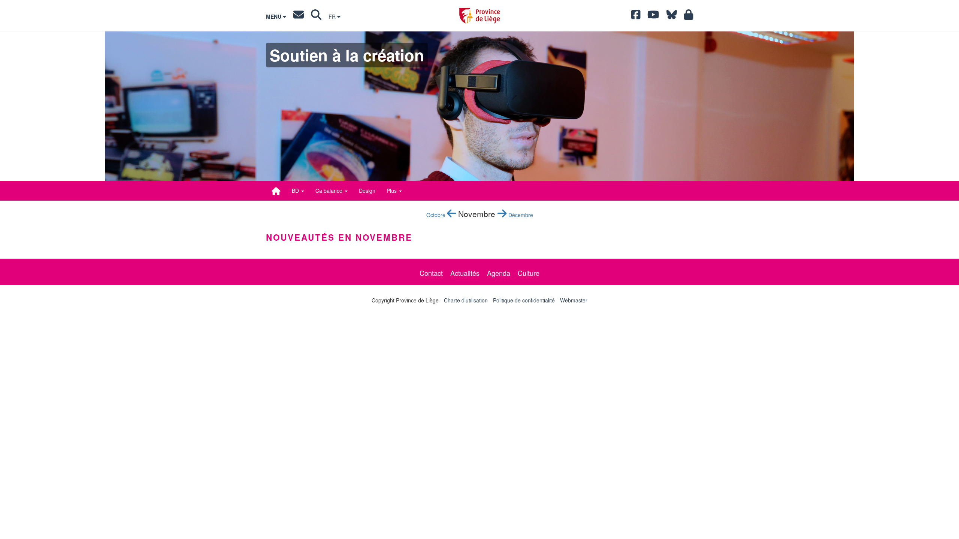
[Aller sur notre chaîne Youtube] (653, 16)
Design (367, 190)
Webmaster (573, 300)
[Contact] (298, 16)
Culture (528, 273)
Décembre (520, 215)
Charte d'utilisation (466, 300)
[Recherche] (316, 16)
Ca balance (329, 190)
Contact (431, 273)
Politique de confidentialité (524, 300)
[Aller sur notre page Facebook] (636, 16)
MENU (274, 16)
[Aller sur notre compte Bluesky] (671, 16)
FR (333, 16)
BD (296, 190)
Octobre (436, 215)
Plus (392, 190)
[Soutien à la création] (276, 191)
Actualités (465, 273)
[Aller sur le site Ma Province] (688, 16)
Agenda (498, 273)
